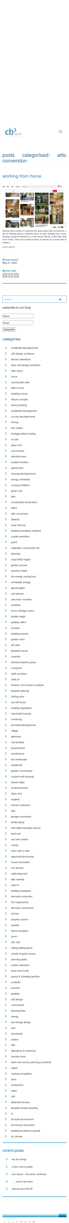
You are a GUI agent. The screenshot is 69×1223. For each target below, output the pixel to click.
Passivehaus (18, 748)
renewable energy (20, 582)
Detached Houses (20, 1102)
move (14, 376)
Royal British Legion (21, 559)
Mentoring (16, 719)
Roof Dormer (17, 593)
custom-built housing (22, 776)
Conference (17, 1085)
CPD (13, 1028)
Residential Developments (24, 347)
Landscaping (17, 822)
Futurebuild (16, 1033)
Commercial (17, 450)
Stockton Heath (19, 570)
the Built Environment (22, 1119)
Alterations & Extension (23, 1050)
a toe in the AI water (22, 1166)
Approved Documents (22, 856)
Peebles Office (18, 622)
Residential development (24, 410)
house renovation (20, 862)
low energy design (21, 1022)
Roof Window (17, 742)
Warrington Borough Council (25, 827)
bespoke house (19, 650)
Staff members (19, 673)
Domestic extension (21, 896)
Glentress (16, 736)
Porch (14, 542)
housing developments (23, 473)
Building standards (21, 890)
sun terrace (17, 867)
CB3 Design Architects (22, 353)
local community (20, 970)
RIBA (13, 1045)
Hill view (15, 645)
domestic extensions (22, 907)
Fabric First (16, 793)
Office (14, 508)
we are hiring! (19, 1159)
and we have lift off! (22, 1188)
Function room (18, 1056)
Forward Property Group (23, 662)
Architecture (17, 753)
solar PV (15, 679)
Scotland (15, 605)
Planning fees (18, 1010)
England (15, 799)
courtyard (16, 668)
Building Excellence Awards (25, 1130)
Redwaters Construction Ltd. (25, 548)
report (14, 1068)
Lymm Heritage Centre (22, 610)
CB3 (13, 1096)
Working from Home (22, 175)
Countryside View (20, 382)
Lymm (14, 936)
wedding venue (19, 393)
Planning (15, 553)
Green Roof (16, 490)
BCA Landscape (19, 759)
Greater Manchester (21, 770)
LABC (13, 810)
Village (14, 730)
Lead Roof (15, 833)
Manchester (17, 1005)
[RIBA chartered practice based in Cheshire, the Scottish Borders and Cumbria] (13, 129)
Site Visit (15, 942)
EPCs (13, 1079)
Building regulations (21, 708)
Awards (15, 925)
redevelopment (19, 873)
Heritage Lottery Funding (23, 433)
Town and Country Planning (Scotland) (31, 1062)
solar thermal (18, 525)
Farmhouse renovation (23, 1125)
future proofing (19, 405)
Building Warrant (19, 633)
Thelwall (15, 519)
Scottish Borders (20, 462)
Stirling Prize (17, 696)
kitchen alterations (21, 359)
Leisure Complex (19, 399)
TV (12, 1113)
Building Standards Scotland (26, 530)
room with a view (20, 850)
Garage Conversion (21, 816)
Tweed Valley (18, 782)
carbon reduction (20, 965)
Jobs (13, 496)
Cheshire (15, 656)
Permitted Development (23, 725)
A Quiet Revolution (20, 536)
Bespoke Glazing (20, 690)
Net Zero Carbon (19, 839)
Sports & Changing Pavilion (25, 976)
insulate (15, 628)
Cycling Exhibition (20, 485)
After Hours (17, 370)
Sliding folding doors (21, 947)
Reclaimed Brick (19, 787)
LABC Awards (17, 879)
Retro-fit (15, 885)
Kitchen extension (20, 805)
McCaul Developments (23, 416)
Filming (14, 422)
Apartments (17, 468)
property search (19, 919)
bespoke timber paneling (24, 1108)
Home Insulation (19, 930)
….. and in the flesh (22, 1181)
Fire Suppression (20, 902)
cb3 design (17, 999)
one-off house (18, 702)
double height (18, 616)
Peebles (15, 993)
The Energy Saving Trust (23, 576)
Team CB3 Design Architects (26, 365)
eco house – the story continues (29, 1174)
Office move (17, 387)
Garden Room (18, 639)
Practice (15, 988)
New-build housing (21, 713)
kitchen (15, 913)
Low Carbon (17, 428)
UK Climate (16, 1136)
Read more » (9, 246)
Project (14, 1039)
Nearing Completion (21, 1073)
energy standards (20, 479)
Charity (14, 845)
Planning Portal (19, 959)
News (14, 1090)
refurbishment (18, 456)
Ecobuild (15, 982)
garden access (19, 565)
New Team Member (21, 599)
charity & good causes (23, 953)
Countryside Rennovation (24, 502)
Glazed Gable (18, 588)
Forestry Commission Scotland (27, 685)
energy (15, 1016)
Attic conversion (19, 513)
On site (14, 439)
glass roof (16, 445)
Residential (16, 765)
